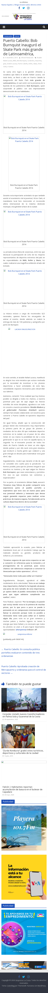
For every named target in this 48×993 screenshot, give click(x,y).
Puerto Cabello (23, 64)
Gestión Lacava (12, 64)
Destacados (8, 36)
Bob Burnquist (21, 61)
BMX (14, 61)
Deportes (38, 61)
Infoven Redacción (27, 58)
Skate (35, 64)
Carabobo (30, 61)
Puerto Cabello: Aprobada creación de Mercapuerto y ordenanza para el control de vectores (23, 669)
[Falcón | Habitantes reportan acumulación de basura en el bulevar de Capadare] (23, 762)
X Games (10, 67)
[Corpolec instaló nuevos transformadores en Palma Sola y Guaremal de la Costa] (23, 689)
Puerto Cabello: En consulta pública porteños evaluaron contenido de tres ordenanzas (20, 652)
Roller (31, 64)
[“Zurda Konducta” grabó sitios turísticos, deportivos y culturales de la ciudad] (18, 725)
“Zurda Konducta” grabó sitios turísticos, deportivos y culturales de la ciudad (23, 752)
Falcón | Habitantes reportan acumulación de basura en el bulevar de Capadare (22, 789)
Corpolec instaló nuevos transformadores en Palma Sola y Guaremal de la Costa (24, 715)
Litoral (17, 36)
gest (4, 64)
